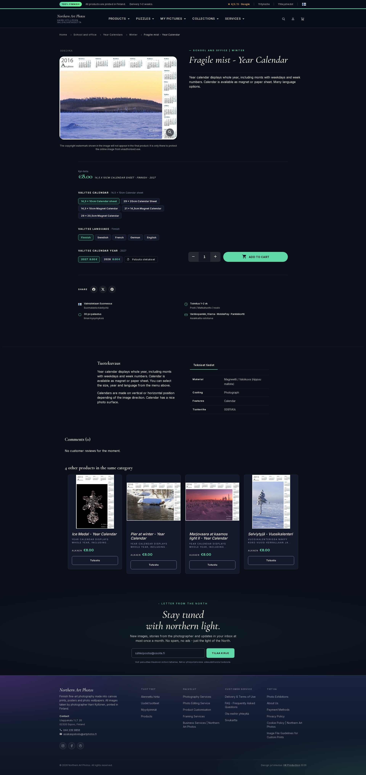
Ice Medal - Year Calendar (94, 534)
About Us (272, 703)
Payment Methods (278, 709)
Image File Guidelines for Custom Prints (282, 735)
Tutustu (95, 560)
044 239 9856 (71, 730)
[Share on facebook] (93, 289)
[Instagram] (62, 745)
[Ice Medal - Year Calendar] (95, 502)
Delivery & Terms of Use (240, 696)
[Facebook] (71, 745)
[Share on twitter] (103, 289)
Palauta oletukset (143, 259)
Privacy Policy (276, 716)
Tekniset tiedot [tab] (203, 365)
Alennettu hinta (150, 696)
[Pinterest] (80, 745)
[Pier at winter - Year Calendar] (154, 502)
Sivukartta (231, 720)
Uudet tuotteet (150, 703)
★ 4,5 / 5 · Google (239, 4)
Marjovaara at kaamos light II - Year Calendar (208, 536)
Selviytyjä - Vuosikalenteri (270, 534)
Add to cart (255, 256)
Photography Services (197, 696)
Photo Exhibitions (277, 696)
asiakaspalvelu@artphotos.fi (80, 734)
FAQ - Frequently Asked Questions (240, 705)
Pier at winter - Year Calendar (147, 536)
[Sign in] (293, 19)
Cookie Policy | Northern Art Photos (284, 724)
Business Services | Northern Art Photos (201, 724)
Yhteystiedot (285, 4)
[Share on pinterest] (112, 289)
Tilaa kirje (220, 653)
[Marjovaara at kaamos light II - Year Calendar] (212, 502)
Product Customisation (197, 709)
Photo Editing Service (196, 703)
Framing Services (194, 716)
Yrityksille (264, 4)
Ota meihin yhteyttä (237, 713)
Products (146, 716)
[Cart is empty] (303, 19)
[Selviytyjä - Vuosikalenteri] (271, 502)
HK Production (291, 765)
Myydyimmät (149, 709)
